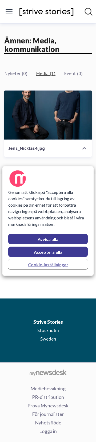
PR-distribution (48, 397)
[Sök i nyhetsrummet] (88, 11)
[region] (48, 221)
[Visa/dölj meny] (9, 11)
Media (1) (45, 73)
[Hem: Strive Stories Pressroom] (46, 11)
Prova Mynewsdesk (48, 405)
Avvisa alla (48, 239)
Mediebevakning (48, 388)
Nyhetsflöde (48, 422)
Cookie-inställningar (48, 264)
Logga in (48, 431)
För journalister (48, 414)
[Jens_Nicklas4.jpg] (48, 115)
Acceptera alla (48, 252)
